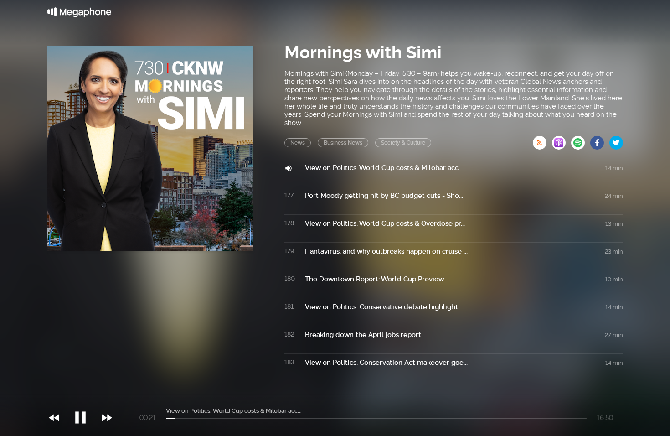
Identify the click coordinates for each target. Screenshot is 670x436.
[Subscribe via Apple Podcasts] (561, 140)
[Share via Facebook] (599, 140)
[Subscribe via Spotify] (580, 140)
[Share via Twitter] (616, 140)
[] (85, 399)
